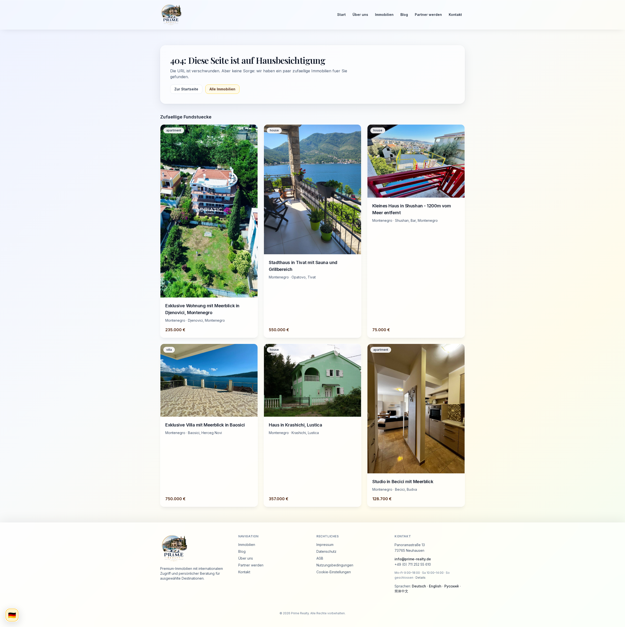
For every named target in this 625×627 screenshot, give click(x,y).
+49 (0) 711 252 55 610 (413, 564)
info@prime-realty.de (413, 559)
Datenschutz (326, 551)
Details (421, 577)
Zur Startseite (186, 89)
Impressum (324, 544)
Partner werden (428, 14)
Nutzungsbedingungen (334, 565)
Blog (404, 14)
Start (341, 14)
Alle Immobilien (222, 89)
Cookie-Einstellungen (333, 572)
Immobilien (384, 14)
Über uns (360, 14)
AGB (319, 558)
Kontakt (455, 14)
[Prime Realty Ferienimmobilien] (244, 14)
